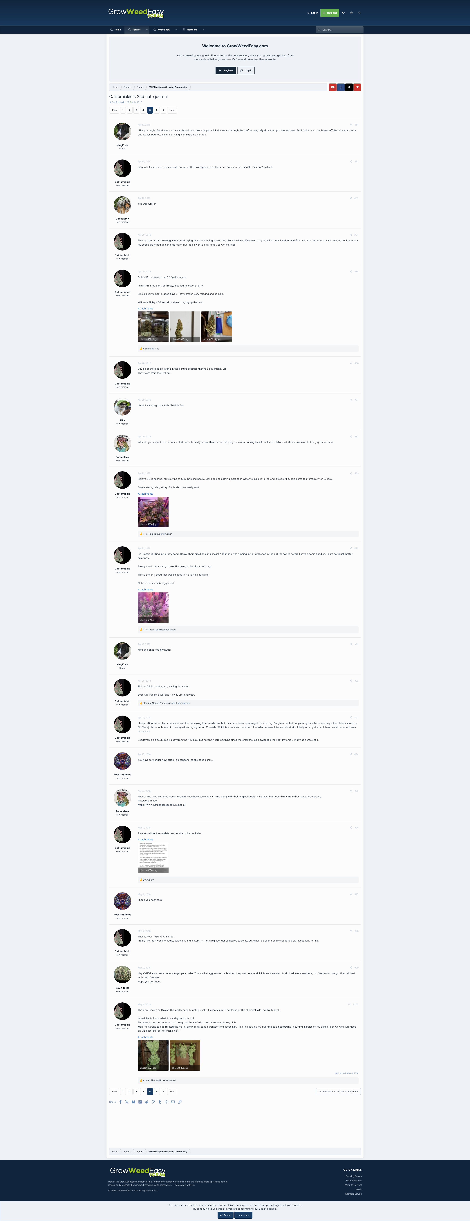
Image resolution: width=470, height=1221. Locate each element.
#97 (357, 894)
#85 (357, 271)
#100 (356, 1004)
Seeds (358, 1189)
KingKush (143, 167)
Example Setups (353, 1193)
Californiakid (118, 102)
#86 (357, 363)
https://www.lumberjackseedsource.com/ (161, 804)
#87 (357, 399)
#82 (357, 161)
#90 (356, 548)
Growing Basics (354, 1176)
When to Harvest (353, 1185)
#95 (357, 791)
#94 (356, 754)
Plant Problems (354, 1180)
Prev (114, 110)
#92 (357, 680)
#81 (357, 124)
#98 (357, 931)
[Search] (359, 13)
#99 (357, 967)
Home (118, 29)
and (151, 348)
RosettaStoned (155, 936)
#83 (356, 198)
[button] (351, 13)
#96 (357, 827)
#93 (356, 717)
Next (172, 110)
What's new (164, 29)
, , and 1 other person (166, 703)
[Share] (351, 125)
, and (157, 533)
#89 (357, 473)
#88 (357, 436)
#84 (356, 234)
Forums (137, 29)
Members (192, 29)
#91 (357, 644)
